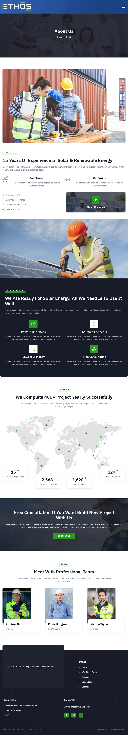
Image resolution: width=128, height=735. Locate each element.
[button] (123, 7)
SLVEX (38, 729)
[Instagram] (73, 715)
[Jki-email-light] (81, 715)
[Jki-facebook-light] (66, 715)
